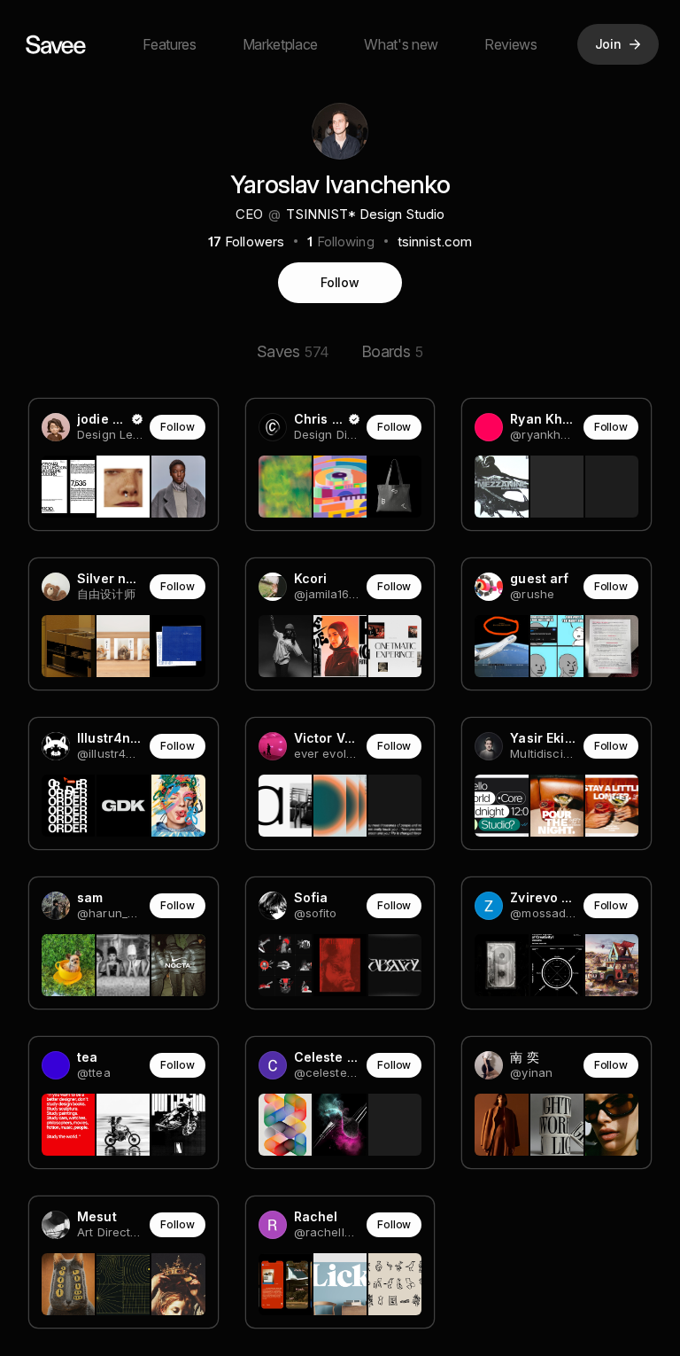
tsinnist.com (435, 241)
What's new (401, 44)
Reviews (510, 44)
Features (169, 44)
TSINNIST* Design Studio (365, 214)
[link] (123, 464)
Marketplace (280, 44)
